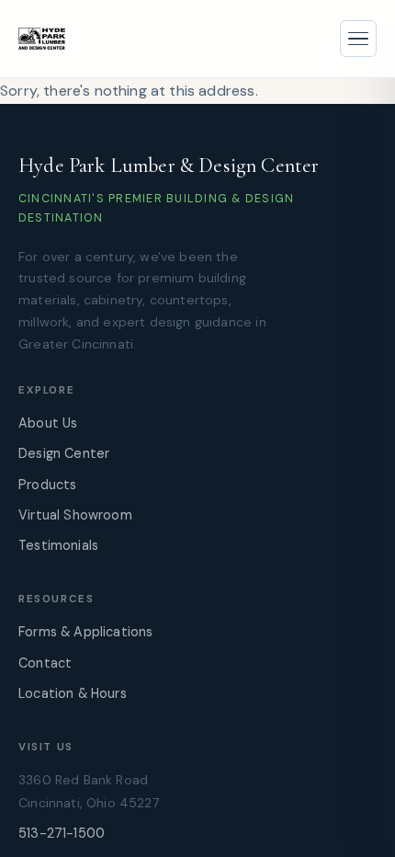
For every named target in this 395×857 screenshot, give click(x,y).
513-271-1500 (61, 833)
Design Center (63, 453)
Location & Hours (72, 693)
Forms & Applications (85, 631)
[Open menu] (358, 38)
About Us (47, 423)
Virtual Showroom (75, 515)
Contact (45, 663)
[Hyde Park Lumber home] (41, 38)
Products (47, 484)
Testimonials (58, 545)
